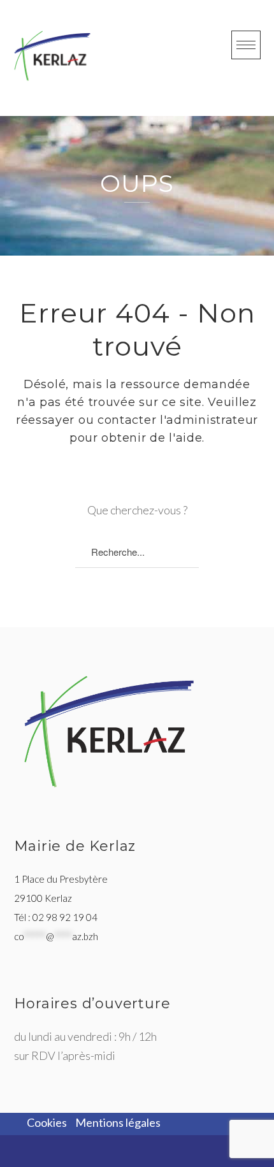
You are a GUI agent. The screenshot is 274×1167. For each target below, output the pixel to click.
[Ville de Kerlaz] (52, 56)
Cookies (47, 1122)
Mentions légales (118, 1122)
